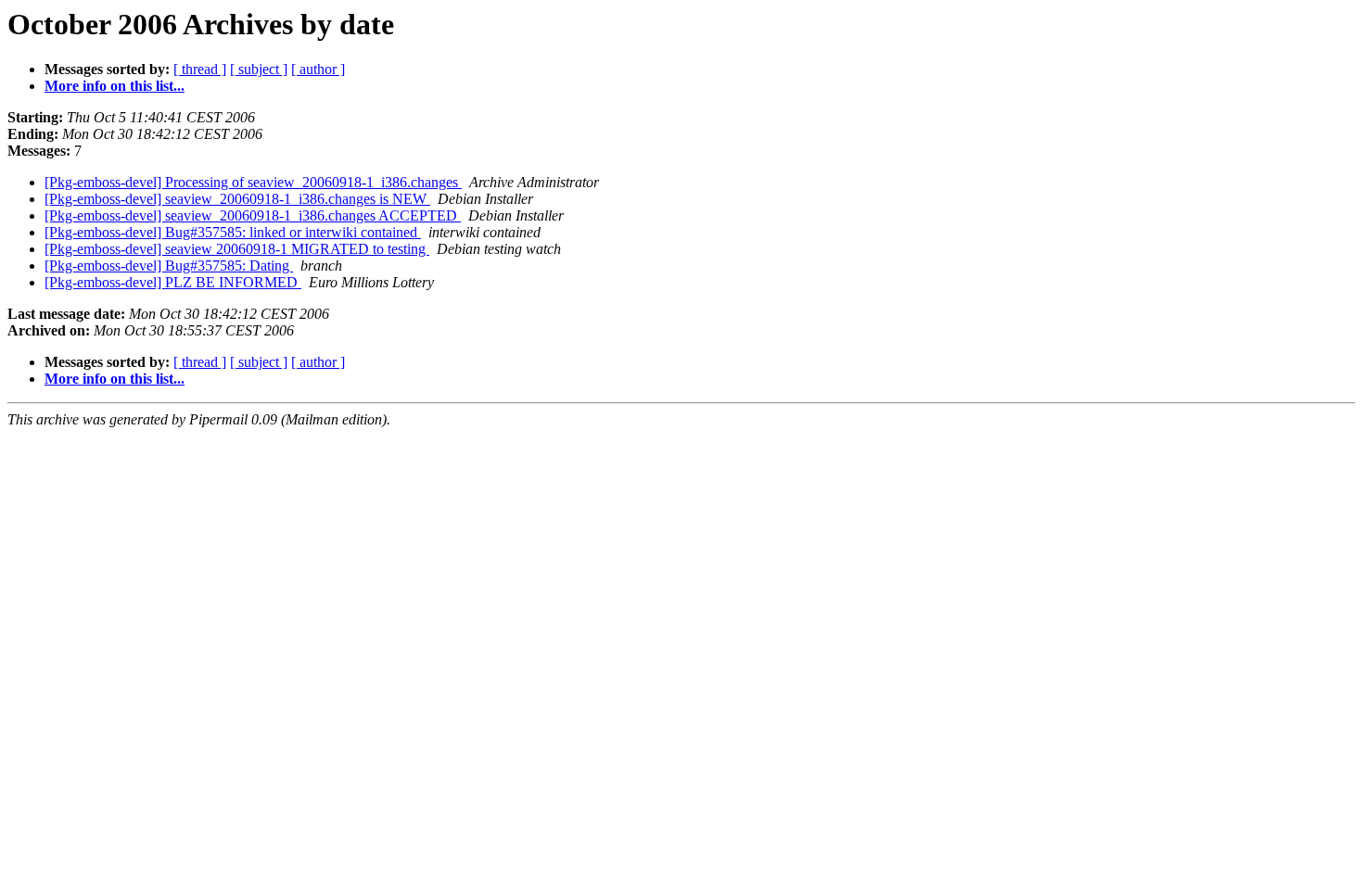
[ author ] (318, 69)
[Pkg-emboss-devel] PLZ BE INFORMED (173, 282)
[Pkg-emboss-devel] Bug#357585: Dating (169, 265)
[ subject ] (258, 69)
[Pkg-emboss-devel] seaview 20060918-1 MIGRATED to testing (237, 249)
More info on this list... (115, 86)
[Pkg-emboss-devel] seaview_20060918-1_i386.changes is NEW (237, 199)
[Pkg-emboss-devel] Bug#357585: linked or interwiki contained (233, 232)
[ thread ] (199, 69)
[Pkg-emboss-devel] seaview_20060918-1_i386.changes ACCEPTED (253, 215)
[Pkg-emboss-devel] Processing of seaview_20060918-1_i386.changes (253, 182)
